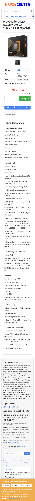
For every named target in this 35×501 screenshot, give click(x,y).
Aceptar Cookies (25, 485)
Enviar (27, 453)
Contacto (24, 16)
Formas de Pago (24, 463)
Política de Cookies (13, 498)
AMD (19, 70)
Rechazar (15, 485)
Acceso (15, 16)
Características (10, 114)
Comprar (25, 98)
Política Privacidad (9, 461)
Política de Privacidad (13, 442)
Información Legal (24, 459)
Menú (6, 16)
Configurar (6, 485)
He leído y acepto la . (15, 448)
